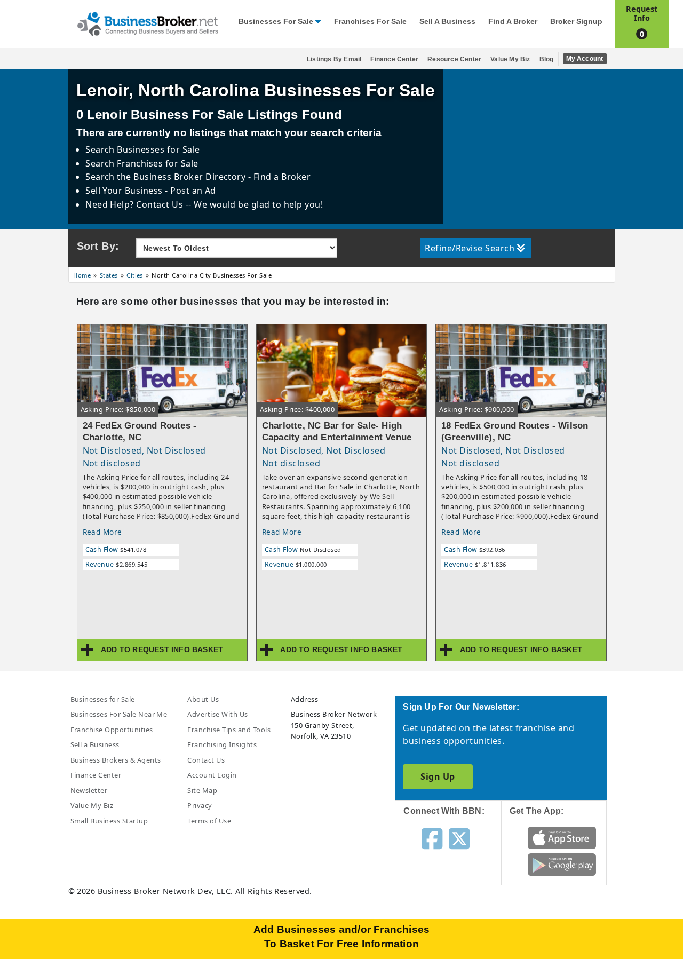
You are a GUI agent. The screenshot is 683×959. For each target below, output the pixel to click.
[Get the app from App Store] (562, 837)
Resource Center (454, 59)
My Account (584, 58)
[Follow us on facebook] (432, 838)
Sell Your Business (125, 190)
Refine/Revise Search (469, 248)
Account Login (211, 775)
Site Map (202, 790)
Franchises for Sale (370, 22)
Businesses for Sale (276, 22)
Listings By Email (334, 59)
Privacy (199, 805)
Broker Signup (576, 22)
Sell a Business (447, 22)
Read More (102, 532)
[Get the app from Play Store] (562, 864)
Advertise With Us (217, 714)
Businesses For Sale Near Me (119, 714)
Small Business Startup (109, 821)
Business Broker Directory (189, 177)
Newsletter (89, 790)
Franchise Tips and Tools (229, 729)
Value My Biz (510, 59)
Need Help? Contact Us (135, 204)
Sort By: (98, 246)
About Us (203, 699)
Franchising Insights (222, 744)
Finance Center (394, 59)
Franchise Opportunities (111, 729)
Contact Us (206, 760)
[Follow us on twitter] (459, 838)
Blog (546, 59)
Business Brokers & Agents (115, 760)
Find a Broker (512, 22)
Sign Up (437, 776)
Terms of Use (209, 821)
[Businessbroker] (147, 23)
